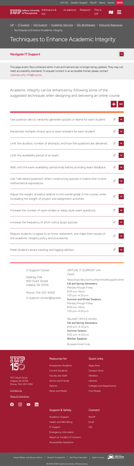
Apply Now (94, 365)
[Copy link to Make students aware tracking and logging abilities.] (114, 249)
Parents (53, 385)
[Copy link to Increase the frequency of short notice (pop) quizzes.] (114, 222)
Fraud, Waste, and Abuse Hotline (28, 457)
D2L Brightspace (86, 25)
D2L (91, 427)
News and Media (58, 391)
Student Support (79, 2)
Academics (69, 9)
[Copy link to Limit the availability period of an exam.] (114, 155)
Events (111, 2)
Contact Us (16, 390)
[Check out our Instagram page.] (20, 404)
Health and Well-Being (60, 422)
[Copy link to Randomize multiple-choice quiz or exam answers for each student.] (114, 131)
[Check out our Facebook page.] (12, 404)
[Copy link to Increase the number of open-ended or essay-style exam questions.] (114, 210)
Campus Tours (96, 370)
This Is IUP (97, 11)
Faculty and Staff (58, 375)
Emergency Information (61, 432)
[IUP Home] (25, 11)
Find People (95, 391)
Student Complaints (56, 457)
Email (91, 422)
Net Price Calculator (78, 457)
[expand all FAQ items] (114, 104)
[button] (119, 12)
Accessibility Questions (61, 442)
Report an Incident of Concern (65, 437)
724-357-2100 (25, 384)
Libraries (93, 380)
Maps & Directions (19, 396)
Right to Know (98, 457)
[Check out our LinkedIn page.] (36, 404)
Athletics (93, 375)
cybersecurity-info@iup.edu (26, 74)
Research (85, 9)
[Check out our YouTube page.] (28, 404)
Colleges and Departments (102, 385)
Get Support (40, 25)
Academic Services (62, 25)
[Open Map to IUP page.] (111, 12)
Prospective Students (60, 365)
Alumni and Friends (59, 380)
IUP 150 (64, 2)
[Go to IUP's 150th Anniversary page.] (17, 363)
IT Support (24, 25)
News (102, 2)
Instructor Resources (110, 25)
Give (120, 2)
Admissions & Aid (49, 11)
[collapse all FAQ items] (121, 104)
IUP (12, 25)
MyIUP (93, 2)
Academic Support (59, 417)
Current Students (58, 370)
